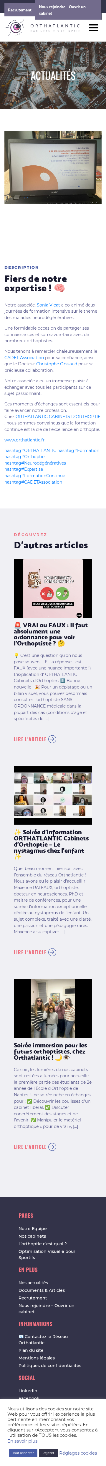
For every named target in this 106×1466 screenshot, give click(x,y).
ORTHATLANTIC (30, 450)
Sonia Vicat (48, 305)
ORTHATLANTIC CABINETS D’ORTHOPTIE (58, 416)
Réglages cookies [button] (78, 1453)
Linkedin (28, 1390)
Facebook (29, 1398)
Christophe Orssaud (56, 363)
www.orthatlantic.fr (24, 440)
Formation (78, 450)
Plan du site (31, 1350)
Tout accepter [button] (23, 1453)
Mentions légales (37, 1358)
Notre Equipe (33, 1228)
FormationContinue (34, 475)
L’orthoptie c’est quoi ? (43, 1243)
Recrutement (20, 9)
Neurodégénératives (35, 463)
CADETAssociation (33, 482)
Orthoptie (24, 456)
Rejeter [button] (48, 1453)
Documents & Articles (42, 1290)
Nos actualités (33, 1282)
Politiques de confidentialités (50, 1365)
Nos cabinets (32, 1236)
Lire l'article (30, 739)
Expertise (23, 469)
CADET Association (24, 357)
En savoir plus (22, 1441)
